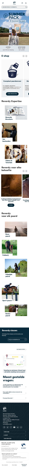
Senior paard (7, 315)
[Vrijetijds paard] (16, 268)
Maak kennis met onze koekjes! (8, 455)
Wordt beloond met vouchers (21, 48)
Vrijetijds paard (8, 275)
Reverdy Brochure (9, 118)
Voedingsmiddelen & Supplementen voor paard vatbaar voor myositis (11, 200)
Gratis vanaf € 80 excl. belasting (8, 48)
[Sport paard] (10, 291)
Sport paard (7, 300)
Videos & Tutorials (8, 161)
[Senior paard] (16, 310)
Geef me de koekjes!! (24, 465)
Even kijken (14, 465)
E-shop (5, 56)
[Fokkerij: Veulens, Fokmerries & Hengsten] (9, 248)
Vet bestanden (6, 140)
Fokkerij (5, 255)
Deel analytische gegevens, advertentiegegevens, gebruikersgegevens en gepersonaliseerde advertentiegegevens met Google (14, 457)
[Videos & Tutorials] (16, 154)
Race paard (7, 235)
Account (23, 2)
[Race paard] (16, 229)
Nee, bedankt (5, 465)
